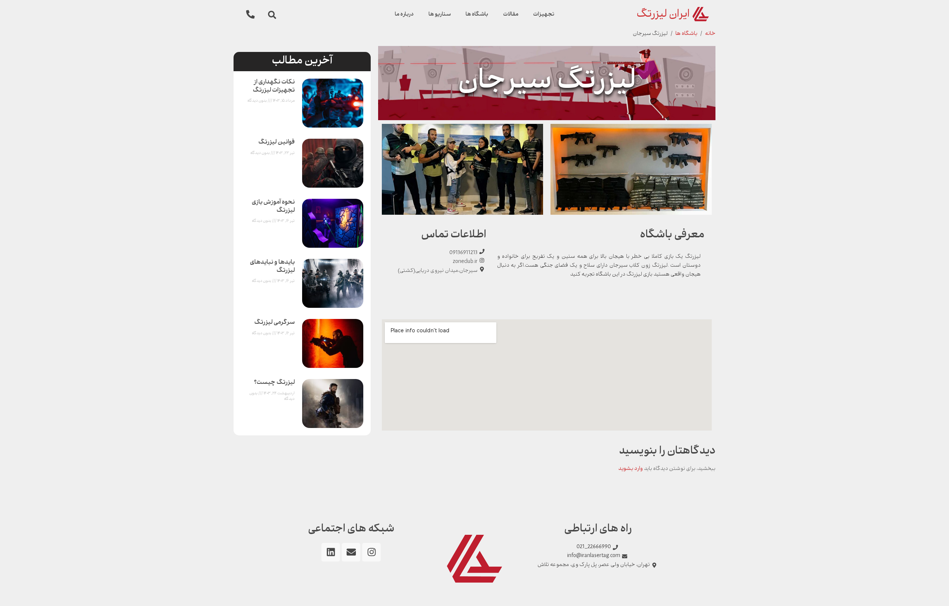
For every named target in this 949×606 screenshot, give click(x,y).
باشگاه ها (477, 15)
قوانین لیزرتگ (276, 142)
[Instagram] (371, 552)
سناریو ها (440, 15)
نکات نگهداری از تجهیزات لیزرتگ (274, 86)
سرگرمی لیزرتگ (274, 323)
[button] (272, 14)
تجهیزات (543, 15)
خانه (710, 34)
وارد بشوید (630, 469)
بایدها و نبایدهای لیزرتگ (272, 266)
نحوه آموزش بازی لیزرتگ (273, 206)
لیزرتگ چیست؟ (274, 383)
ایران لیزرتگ (663, 14)
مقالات (510, 15)
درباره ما (404, 15)
